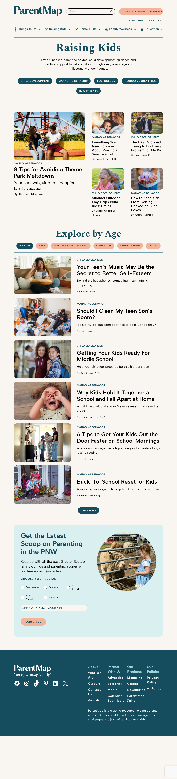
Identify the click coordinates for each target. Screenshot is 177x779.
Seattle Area (33, 587)
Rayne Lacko (88, 291)
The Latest (155, 20)
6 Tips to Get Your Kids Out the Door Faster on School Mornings (118, 437)
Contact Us (94, 692)
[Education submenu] (162, 29)
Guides (133, 684)
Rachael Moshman (32, 194)
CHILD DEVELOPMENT (35, 80)
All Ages (24, 245)
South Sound (75, 587)
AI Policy (154, 688)
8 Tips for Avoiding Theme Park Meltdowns (48, 172)
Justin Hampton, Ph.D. (93, 417)
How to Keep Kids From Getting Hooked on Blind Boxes (145, 204)
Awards (94, 700)
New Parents (88, 90)
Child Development (145, 137)
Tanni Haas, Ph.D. (90, 373)
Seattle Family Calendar (143, 11)
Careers (94, 683)
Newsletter (136, 690)
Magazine (135, 678)
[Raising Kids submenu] (69, 29)
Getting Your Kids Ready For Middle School (113, 355)
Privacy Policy (153, 680)
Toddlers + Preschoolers (71, 245)
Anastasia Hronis (144, 214)
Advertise (116, 678)
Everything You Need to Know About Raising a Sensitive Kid (105, 148)
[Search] (111, 11)
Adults (153, 245)
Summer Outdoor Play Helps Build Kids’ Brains (106, 202)
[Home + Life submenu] (100, 29)
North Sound (29, 597)
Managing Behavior (73, 80)
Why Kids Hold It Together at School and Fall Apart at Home (116, 395)
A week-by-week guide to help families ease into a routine (119, 489)
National (53, 597)
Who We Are (95, 675)
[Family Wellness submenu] (135, 29)
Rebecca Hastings (91, 495)
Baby (42, 245)
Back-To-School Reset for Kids (117, 481)
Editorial (115, 684)
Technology (106, 80)
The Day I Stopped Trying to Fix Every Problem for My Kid (146, 146)
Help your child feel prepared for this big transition (113, 367)
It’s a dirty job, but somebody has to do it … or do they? (116, 325)
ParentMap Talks (136, 698)
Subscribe (136, 20)
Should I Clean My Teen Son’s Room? (114, 314)
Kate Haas (86, 331)
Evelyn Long (87, 459)
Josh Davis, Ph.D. (144, 155)
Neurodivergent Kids (140, 80)
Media (113, 690)
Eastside (53, 587)
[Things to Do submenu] (39, 29)
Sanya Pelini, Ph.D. (106, 159)
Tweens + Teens (130, 245)
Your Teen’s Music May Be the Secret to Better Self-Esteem (115, 270)
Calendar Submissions (118, 698)
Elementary (104, 245)
